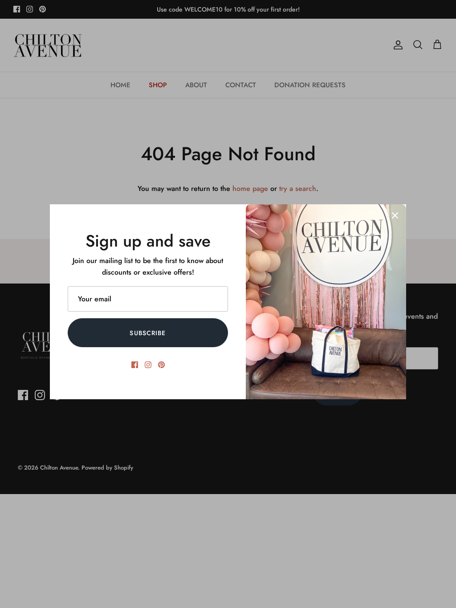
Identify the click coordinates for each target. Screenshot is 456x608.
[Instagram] (148, 364)
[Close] (395, 215)
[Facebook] (134, 364)
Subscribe (148, 332)
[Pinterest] (161, 364)
